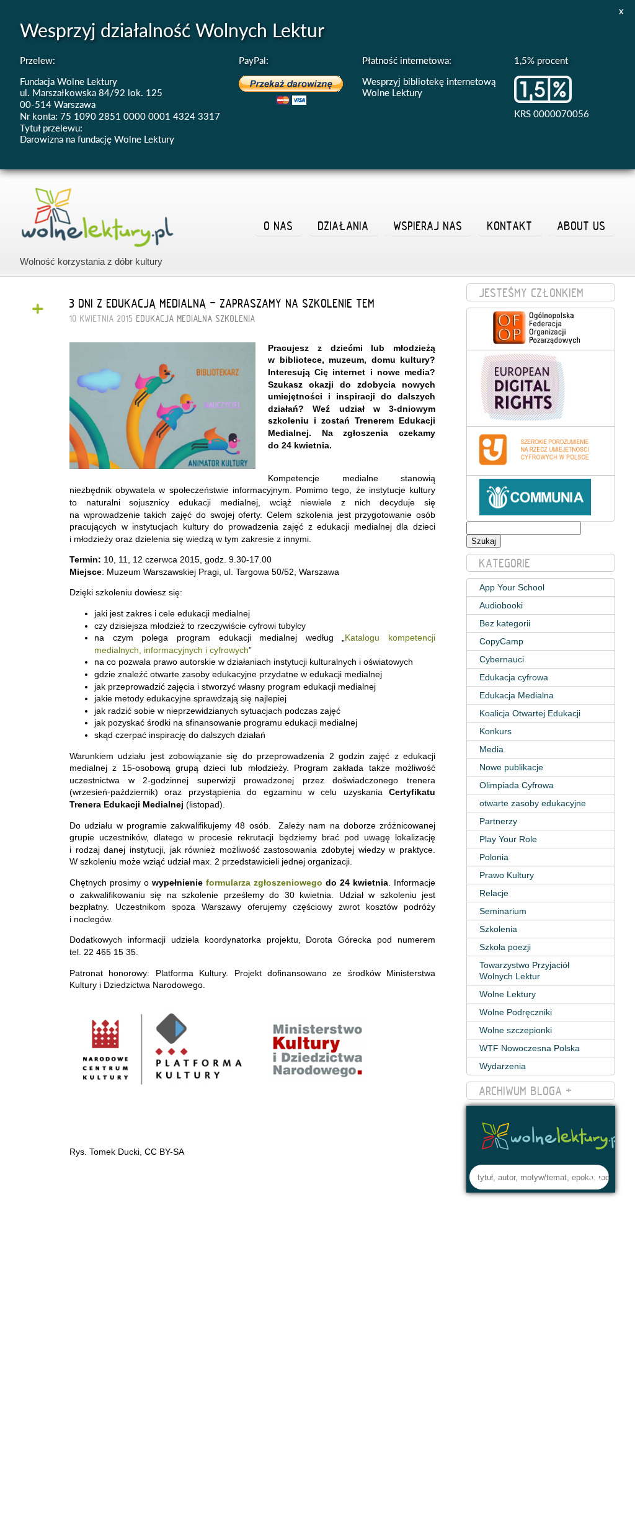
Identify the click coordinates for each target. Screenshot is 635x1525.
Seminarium (502, 911)
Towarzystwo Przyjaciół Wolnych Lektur (524, 970)
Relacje (493, 893)
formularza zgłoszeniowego (264, 882)
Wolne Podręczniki (515, 1012)
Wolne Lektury (507, 994)
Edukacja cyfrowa (513, 677)
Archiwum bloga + (525, 1090)
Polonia (493, 857)
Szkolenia (235, 318)
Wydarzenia (502, 1066)
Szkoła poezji (505, 947)
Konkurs (495, 731)
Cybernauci (501, 659)
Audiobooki (501, 605)
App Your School (511, 587)
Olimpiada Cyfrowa (516, 785)
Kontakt (510, 225)
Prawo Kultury (506, 875)
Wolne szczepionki (515, 1030)
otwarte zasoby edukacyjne (532, 803)
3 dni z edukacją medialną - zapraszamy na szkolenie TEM (222, 303)
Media (491, 749)
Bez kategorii (504, 623)
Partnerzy (498, 821)
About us (581, 225)
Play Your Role (508, 839)
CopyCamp (501, 641)
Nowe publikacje (511, 767)
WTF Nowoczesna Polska (529, 1048)
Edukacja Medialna (174, 318)
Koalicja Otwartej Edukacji (529, 713)
